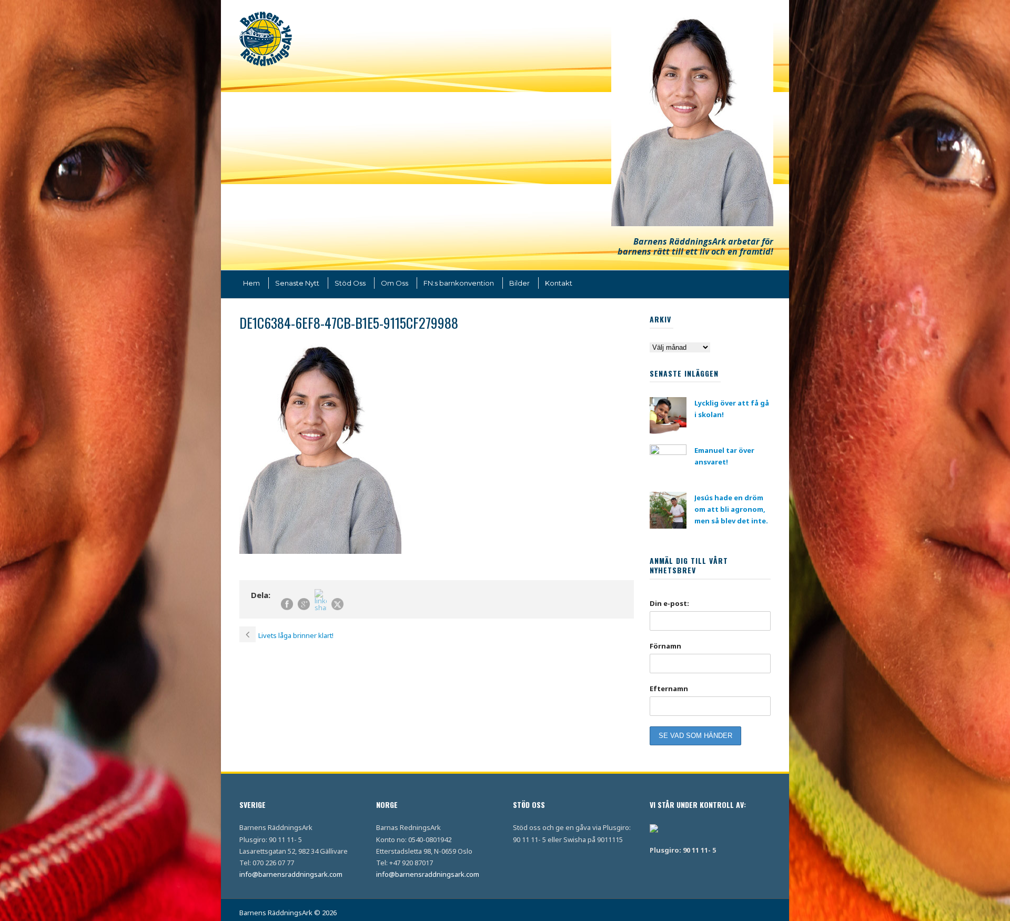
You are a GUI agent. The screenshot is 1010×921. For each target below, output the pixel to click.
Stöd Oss (350, 283)
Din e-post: (669, 603)
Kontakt (558, 283)
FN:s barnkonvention (458, 283)
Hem (251, 283)
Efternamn (669, 688)
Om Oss (394, 283)
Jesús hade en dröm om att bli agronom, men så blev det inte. (731, 509)
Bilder (519, 283)
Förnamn (665, 646)
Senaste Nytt (297, 283)
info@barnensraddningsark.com (290, 874)
